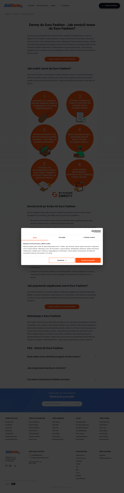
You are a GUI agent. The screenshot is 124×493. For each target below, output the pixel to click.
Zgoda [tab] (35, 237)
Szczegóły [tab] (62, 237)
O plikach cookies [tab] (89, 237)
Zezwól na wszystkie (88, 260)
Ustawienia (60, 260)
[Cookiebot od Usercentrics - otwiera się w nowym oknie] (93, 231)
